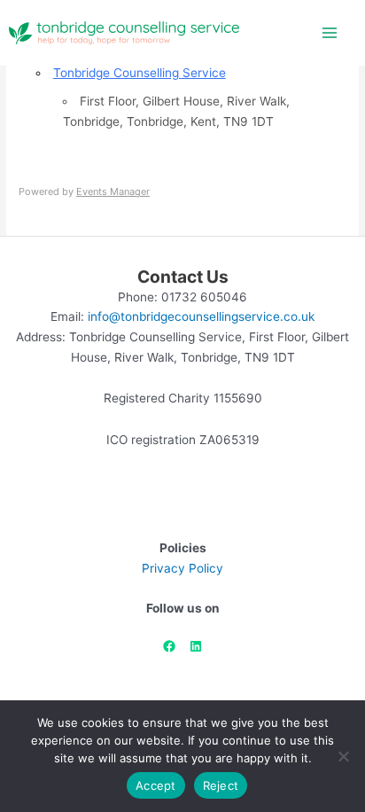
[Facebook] (169, 646)
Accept (156, 785)
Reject (221, 785)
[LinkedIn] (196, 646)
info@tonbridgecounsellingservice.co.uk (201, 316)
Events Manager (113, 191)
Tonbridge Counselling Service (139, 73)
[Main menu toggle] (330, 33)
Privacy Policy (182, 568)
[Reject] (343, 756)
